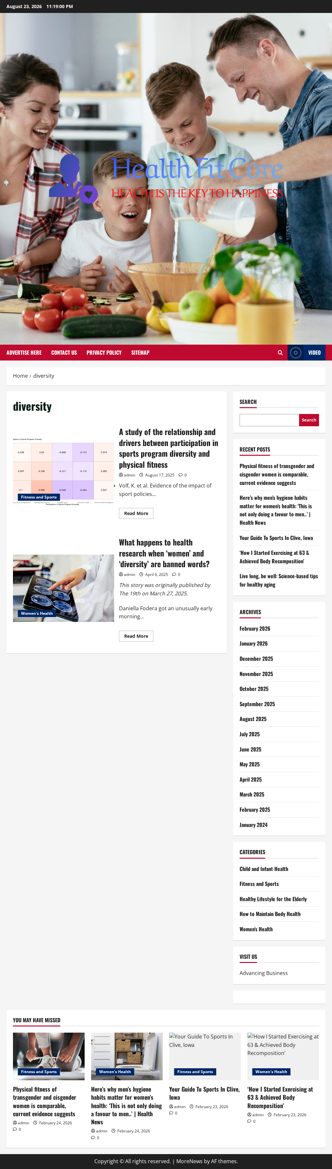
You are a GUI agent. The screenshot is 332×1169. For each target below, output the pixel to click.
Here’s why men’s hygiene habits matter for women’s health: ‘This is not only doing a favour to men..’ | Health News (276, 510)
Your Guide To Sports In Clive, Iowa (276, 538)
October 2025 (254, 689)
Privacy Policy (104, 352)
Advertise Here (24, 352)
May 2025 (250, 764)
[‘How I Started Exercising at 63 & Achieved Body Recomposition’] (283, 1056)
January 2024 (253, 825)
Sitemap (140, 352)
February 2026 (255, 628)
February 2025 (255, 809)
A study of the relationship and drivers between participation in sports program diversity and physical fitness (63, 472)
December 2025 (256, 658)
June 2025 (250, 749)
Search (248, 402)
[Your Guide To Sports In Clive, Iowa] (205, 1056)
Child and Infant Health (264, 869)
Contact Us (64, 352)
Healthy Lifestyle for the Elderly (273, 899)
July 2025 (250, 734)
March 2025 (252, 794)
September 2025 (257, 704)
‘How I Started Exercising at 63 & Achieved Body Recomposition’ (274, 557)
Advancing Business (264, 973)
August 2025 (253, 719)
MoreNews (189, 1161)
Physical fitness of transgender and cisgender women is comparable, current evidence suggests (277, 474)
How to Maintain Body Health (270, 914)
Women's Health (37, 613)
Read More (138, 514)
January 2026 (254, 643)
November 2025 (256, 674)
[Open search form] (280, 352)
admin (129, 475)
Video (314, 352)
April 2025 (251, 779)
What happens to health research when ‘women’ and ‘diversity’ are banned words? (63, 588)
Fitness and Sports (39, 497)
